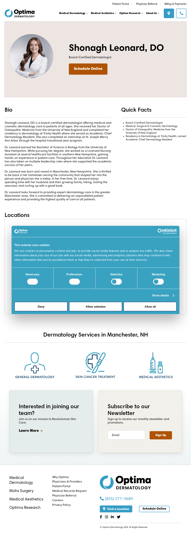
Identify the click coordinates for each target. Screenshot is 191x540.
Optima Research (129, 13)
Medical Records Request (69, 491)
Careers (57, 500)
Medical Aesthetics (102, 13)
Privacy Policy (61, 505)
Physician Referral (146, 4)
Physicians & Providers (67, 481)
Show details (160, 295)
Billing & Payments (175, 4)
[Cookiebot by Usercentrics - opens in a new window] (160, 231)
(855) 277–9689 (118, 499)
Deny (41, 306)
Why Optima (60, 477)
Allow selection (96, 306)
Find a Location (170, 14)
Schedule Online (182, 14)
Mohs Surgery (21, 491)
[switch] (74, 281)
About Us (151, 13)
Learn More (29, 431)
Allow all (150, 306)
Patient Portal (120, 4)
